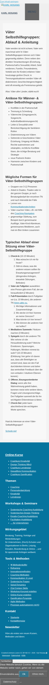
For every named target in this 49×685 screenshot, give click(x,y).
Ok (23, 674)
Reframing (15, 568)
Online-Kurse (14, 454)
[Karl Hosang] (10, 5)
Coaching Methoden (19, 575)
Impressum (6, 655)
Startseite (14, 617)
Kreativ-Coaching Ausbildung (24, 516)
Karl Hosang (9, 13)
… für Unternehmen (19, 523)
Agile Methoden (17, 601)
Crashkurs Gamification (21, 474)
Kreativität (15, 494)
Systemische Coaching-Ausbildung (26, 510)
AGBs (23, 655)
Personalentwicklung (20, 490)
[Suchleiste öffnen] (22, 6)
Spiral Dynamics (18, 585)
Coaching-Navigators (24, 213)
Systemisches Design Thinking (24, 513)
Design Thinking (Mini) (20, 464)
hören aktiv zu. (21, 303)
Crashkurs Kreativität (20, 461)
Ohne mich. (38, 674)
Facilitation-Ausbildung (21, 519)
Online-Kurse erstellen (20, 595)
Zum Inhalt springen (9, 2)
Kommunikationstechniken (23, 207)
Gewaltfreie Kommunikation (23, 471)
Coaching (14, 487)
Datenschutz (15, 655)
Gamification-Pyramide (21, 598)
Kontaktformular (17, 621)
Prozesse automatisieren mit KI (24, 605)
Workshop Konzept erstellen (23, 591)
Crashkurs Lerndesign (20, 468)
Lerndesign (15, 497)
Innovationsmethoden (20, 571)
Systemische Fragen (20, 581)
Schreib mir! (11, 431)
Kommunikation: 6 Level (21, 578)
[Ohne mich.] (21, 682)
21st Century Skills (19, 588)
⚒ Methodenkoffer (18, 565)
